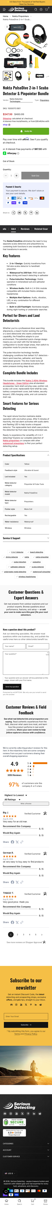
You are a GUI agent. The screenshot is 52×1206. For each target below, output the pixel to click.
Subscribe (24, 1025)
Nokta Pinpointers (20, 16)
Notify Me (28, 131)
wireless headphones (27, 577)
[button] (36, 9)
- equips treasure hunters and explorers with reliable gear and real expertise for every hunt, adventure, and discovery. (26, 1183)
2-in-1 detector (17, 552)
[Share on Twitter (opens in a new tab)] (17, 842)
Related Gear (41, 229)
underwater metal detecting (15, 572)
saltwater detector (18, 567)
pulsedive (37, 562)
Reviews (25, 229)
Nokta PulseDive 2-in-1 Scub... (17, 19)
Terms (17, 1034)
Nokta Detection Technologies (16, 100)
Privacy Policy (30, 1034)
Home (5, 16)
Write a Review (26, 803)
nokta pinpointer (42, 557)
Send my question (12, 687)
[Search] (36, 9)
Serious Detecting (18, 1181)
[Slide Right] (47, 3)
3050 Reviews (16, 775)
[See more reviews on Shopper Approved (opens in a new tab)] (21, 842)
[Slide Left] (5, 3)
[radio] (38, 763)
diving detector (12, 557)
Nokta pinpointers (11, 440)
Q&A (13, 229)
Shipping (7, 118)
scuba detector (38, 567)
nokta (27, 557)
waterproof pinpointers (13, 443)
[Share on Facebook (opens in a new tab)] (12, 842)
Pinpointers (44, 100)
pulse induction (20, 562)
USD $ (10, 1173)
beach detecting (36, 552)
